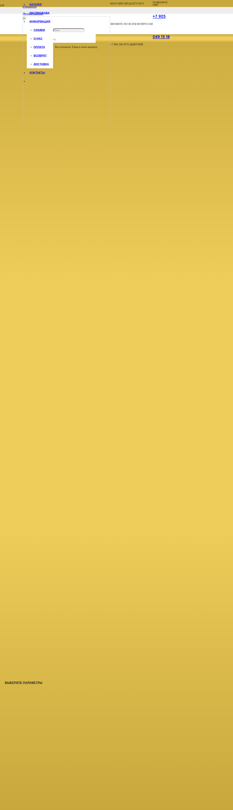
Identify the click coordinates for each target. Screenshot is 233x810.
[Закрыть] (54, 39)
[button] (5, 806)
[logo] (66, 120)
